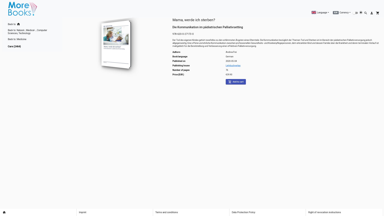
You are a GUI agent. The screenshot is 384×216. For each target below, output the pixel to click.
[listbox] (32, 35)
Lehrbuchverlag (233, 65)
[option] (32, 23)
